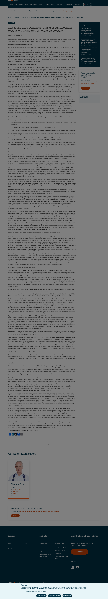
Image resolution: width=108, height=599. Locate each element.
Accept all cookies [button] (41, 595)
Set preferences (67, 595)
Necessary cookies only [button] (54, 595)
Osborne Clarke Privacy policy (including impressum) (34, 591)
